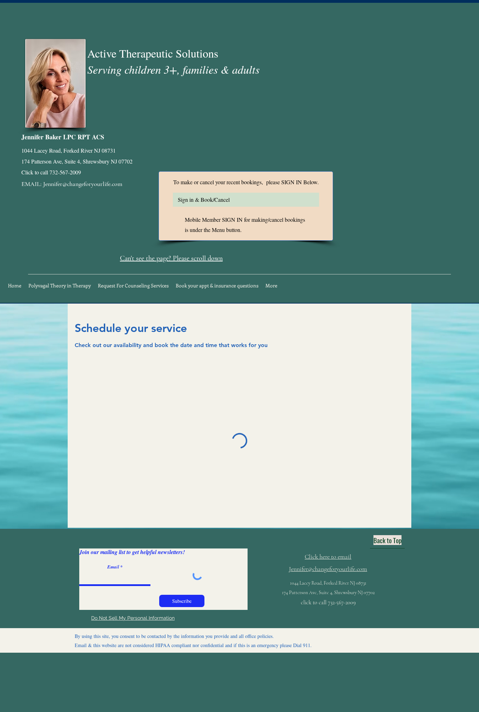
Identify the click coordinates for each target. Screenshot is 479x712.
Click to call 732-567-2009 (51, 172)
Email (113, 567)
